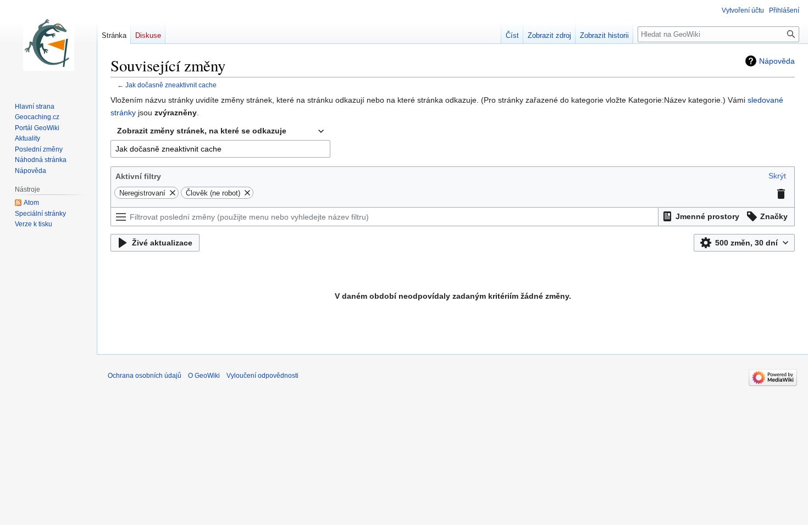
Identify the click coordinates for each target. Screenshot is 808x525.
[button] (777, 176)
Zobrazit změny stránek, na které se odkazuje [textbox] (201, 130)
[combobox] (220, 131)
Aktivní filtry (138, 176)
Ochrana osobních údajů (144, 375)
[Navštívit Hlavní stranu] (48, 44)
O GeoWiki (204, 375)
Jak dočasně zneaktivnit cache (171, 84)
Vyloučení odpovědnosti (262, 375)
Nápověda (777, 61)
